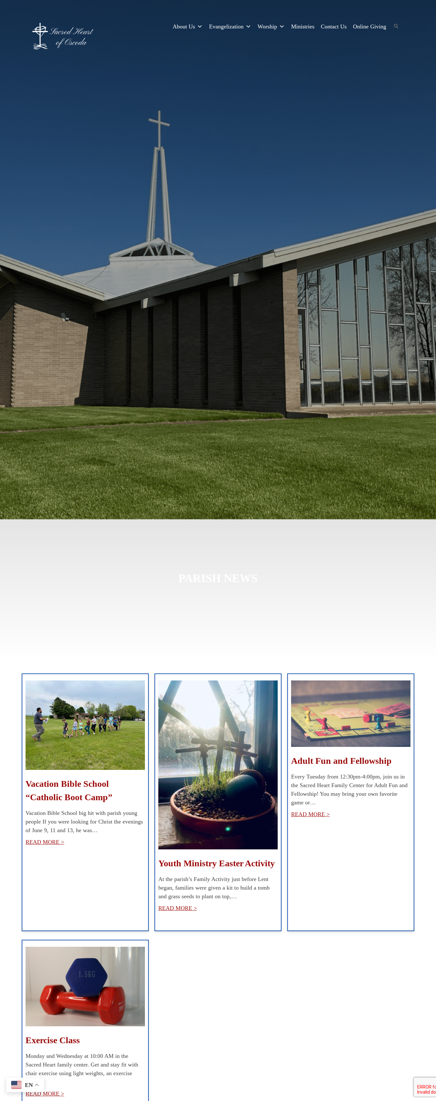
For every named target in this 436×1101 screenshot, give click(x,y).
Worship (267, 26)
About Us (184, 26)
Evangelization (226, 26)
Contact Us (334, 26)
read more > (45, 842)
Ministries (302, 26)
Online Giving (369, 26)
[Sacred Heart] (63, 37)
